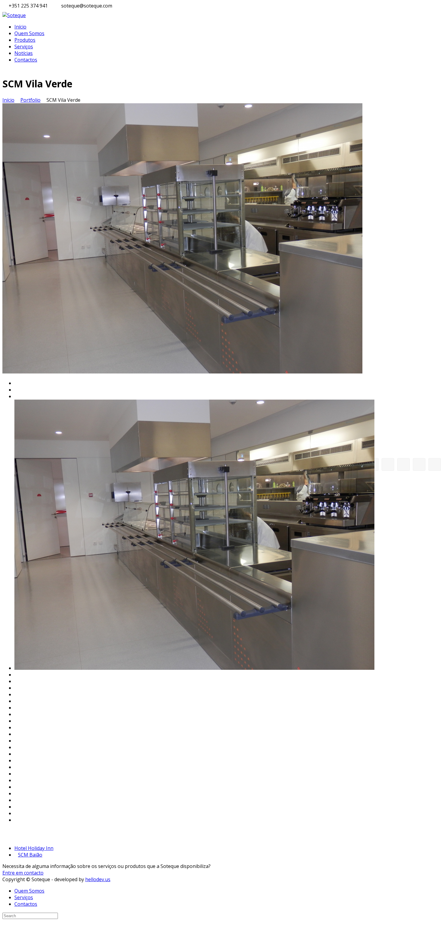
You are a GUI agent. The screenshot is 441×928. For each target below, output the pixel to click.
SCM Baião (30, 854)
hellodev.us (97, 879)
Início (20, 26)
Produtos (24, 40)
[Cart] (388, 464)
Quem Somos (29, 33)
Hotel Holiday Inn (33, 848)
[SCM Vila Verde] (182, 371)
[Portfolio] (419, 464)
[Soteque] (14, 15)
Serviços (23, 46)
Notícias (23, 53)
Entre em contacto (23, 872)
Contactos (25, 59)
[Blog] (403, 464)
